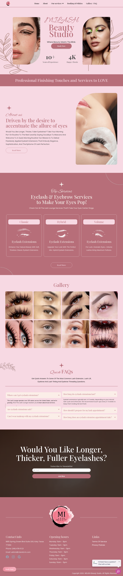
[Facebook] (7, 557)
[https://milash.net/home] (8, 3)
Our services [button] (56, 3)
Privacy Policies (98, 545)
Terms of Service (99, 541)
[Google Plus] (19, 557)
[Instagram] (13, 557)
